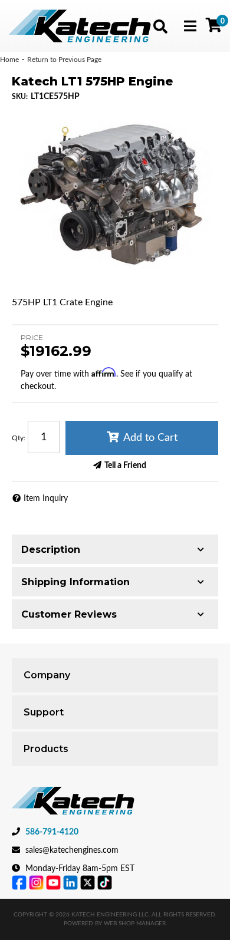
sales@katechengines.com (72, 850)
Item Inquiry (46, 498)
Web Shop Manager (135, 923)
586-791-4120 (51, 832)
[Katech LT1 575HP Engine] (115, 194)
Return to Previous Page (64, 59)
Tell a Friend (125, 465)
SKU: (20, 96)
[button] (160, 26)
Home (9, 59)
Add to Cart (150, 438)
